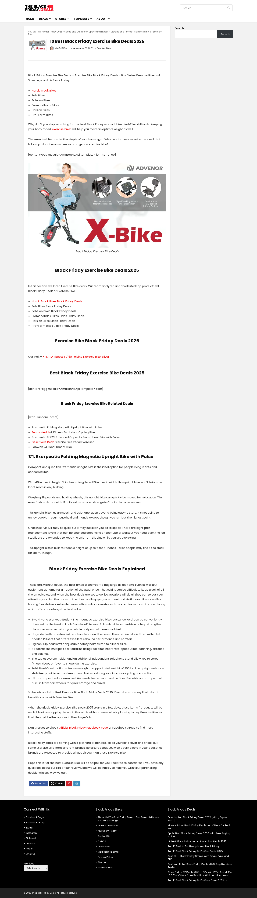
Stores (60, 19)
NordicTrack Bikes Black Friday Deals (57, 301)
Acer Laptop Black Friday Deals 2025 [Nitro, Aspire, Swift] (197, 819)
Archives (29, 863)
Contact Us (104, 836)
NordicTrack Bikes (44, 91)
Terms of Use (105, 867)
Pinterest (31, 838)
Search (179, 28)
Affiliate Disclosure (108, 825)
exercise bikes (62, 129)
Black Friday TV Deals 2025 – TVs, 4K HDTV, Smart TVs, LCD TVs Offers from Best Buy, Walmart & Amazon (200, 873)
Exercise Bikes (103, 48)
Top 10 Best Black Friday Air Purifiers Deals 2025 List (198, 880)
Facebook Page (35, 817)
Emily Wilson (61, 48)
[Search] (229, 7)
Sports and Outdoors (75, 31)
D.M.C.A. (102, 841)
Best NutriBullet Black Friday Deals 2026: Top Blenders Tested (200, 865)
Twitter (29, 827)
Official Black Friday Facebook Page (83, 728)
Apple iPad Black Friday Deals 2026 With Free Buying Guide (199, 835)
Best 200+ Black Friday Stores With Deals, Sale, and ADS (198, 857)
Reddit (29, 848)
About (102, 19)
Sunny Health (41, 432)
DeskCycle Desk (43, 442)
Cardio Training (142, 31)
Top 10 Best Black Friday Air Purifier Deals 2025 (195, 851)
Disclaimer (104, 846)
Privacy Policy (105, 857)
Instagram (32, 833)
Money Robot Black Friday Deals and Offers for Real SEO (199, 827)
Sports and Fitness (99, 31)
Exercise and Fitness (121, 31)
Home (30, 19)
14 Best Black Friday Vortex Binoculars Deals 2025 (197, 841)
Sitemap (102, 862)
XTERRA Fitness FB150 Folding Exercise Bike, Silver (76, 357)
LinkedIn (30, 843)
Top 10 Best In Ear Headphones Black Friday (193, 846)
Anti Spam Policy (107, 831)
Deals (43, 19)
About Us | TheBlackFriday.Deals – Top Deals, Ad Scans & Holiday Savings (128, 819)
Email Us (30, 854)
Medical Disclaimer (108, 851)
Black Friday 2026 (52, 31)
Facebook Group (35, 822)
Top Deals (81, 19)
